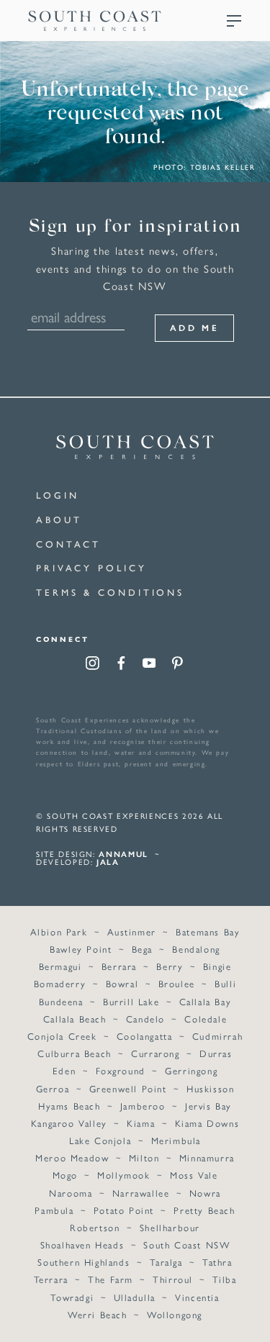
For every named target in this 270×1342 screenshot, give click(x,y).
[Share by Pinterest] (177, 665)
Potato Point (124, 1210)
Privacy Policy (91, 567)
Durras (216, 1053)
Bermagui (60, 966)
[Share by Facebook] (121, 665)
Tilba (224, 1279)
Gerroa (53, 1088)
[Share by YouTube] (149, 665)
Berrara (119, 966)
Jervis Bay (208, 1105)
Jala (108, 862)
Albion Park (59, 931)
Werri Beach (97, 1314)
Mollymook (123, 1175)
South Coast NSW (186, 1244)
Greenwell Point (128, 1088)
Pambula (54, 1210)
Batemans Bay (208, 931)
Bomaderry (60, 983)
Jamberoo (143, 1105)
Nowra (205, 1193)
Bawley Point (81, 949)
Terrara (51, 1279)
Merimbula (176, 1140)
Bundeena (61, 1001)
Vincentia (197, 1297)
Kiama (141, 1123)
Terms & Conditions (110, 592)
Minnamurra (207, 1157)
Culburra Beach (74, 1053)
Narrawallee (141, 1193)
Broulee (176, 983)
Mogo (65, 1175)
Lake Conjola (100, 1140)
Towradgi (72, 1297)
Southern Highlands (83, 1262)
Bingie (217, 966)
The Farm (110, 1279)
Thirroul (173, 1279)
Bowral (122, 983)
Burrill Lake (131, 1001)
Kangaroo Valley (69, 1123)
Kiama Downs (207, 1123)
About (59, 519)
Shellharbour (170, 1227)
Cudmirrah (217, 1036)
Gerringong (191, 1070)
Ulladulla (135, 1297)
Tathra (217, 1262)
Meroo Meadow (72, 1157)
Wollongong (174, 1314)
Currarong (155, 1053)
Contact (68, 543)
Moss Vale (193, 1175)
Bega (142, 949)
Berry (169, 966)
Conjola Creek (62, 1036)
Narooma (70, 1193)
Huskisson (210, 1088)
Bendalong (196, 949)
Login (57, 495)
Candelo (145, 1018)
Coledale (205, 1018)
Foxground (120, 1070)
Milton (144, 1157)
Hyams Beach (69, 1105)
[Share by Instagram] (92, 665)
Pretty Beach (204, 1210)
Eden (64, 1070)
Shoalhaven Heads (82, 1244)
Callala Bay (205, 1001)
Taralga (166, 1262)
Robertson (95, 1227)
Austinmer (131, 931)
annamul (123, 854)
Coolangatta (145, 1036)
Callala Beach (75, 1018)
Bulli (225, 983)
